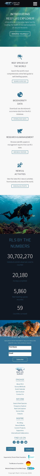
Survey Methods (20, 386)
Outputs (20, 414)
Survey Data (20, 411)
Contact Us (20, 394)
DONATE (29, 449)
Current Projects (20, 428)
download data (20, 119)
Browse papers (20, 152)
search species (20, 81)
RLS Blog (20, 423)
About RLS (20, 384)
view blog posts (20, 186)
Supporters (20, 430)
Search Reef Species (20, 403)
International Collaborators (20, 433)
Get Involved (20, 392)
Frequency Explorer (20, 406)
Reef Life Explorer (20, 408)
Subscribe (20, 359)
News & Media (20, 425)
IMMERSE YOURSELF (20, 34)
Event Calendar (20, 389)
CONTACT (11, 449)
